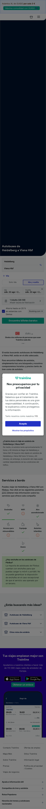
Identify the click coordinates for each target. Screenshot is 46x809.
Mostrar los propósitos (23, 430)
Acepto (23, 424)
